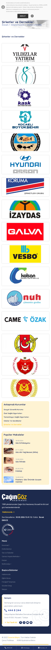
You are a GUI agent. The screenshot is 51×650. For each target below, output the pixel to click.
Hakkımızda (6, 574)
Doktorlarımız (7, 549)
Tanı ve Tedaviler (7, 553)
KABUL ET (23, 16)
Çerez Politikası (8, 640)
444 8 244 (9, 648)
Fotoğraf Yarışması (8, 582)
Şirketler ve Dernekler (34, 25)
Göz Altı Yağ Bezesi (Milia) (26, 452)
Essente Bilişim (14, 637)
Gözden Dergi (7, 586)
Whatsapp (26, 648)
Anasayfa (5, 25)
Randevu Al (43, 648)
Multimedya (6, 564)
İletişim (4, 589)
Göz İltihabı (20, 462)
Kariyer (4, 560)
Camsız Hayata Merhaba (10, 556)
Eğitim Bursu (6, 578)
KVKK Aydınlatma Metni (26, 640)
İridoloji (18, 471)
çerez (13, 5)
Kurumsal (5, 545)
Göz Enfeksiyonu (22, 443)
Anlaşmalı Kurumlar (18, 25)
